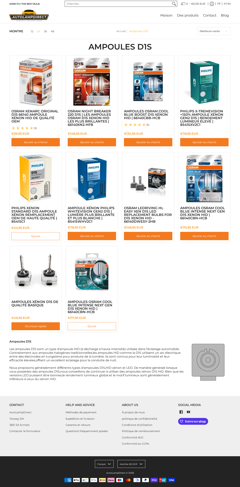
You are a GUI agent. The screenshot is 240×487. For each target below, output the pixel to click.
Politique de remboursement (141, 431)
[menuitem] (193, 4)
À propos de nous (133, 412)
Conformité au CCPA (135, 443)
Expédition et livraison (80, 418)
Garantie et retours (78, 425)
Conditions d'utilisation (137, 425)
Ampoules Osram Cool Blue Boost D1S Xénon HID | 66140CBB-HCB (146, 114)
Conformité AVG (132, 437)
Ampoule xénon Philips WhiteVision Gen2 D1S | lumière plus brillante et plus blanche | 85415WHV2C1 (91, 215)
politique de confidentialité (139, 418)
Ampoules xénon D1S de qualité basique (34, 303)
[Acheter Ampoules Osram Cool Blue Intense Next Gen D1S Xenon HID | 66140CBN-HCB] (204, 178)
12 (32, 31)
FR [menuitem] (218, 3)
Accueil (121, 31)
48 (52, 31)
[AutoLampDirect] (29, 15)
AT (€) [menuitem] (227, 3)
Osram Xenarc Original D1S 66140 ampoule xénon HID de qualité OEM (34, 116)
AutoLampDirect (20, 412)
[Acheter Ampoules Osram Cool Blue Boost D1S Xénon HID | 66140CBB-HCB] (148, 81)
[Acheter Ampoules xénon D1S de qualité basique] (35, 272)
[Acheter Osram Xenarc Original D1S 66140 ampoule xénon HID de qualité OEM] (35, 81)
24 (38, 31)
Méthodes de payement (81, 412)
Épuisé (35, 236)
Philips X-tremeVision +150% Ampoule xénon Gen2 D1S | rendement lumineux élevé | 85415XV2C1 (201, 118)
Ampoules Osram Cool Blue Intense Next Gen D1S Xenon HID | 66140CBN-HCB (202, 213)
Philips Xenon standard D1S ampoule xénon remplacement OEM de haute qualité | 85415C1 (34, 215)
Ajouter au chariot (36, 142)
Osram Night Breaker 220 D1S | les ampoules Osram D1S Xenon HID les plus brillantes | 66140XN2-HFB (89, 118)
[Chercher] (174, 4)
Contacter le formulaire (24, 431)
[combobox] (118, 4)
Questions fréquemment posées (87, 431)
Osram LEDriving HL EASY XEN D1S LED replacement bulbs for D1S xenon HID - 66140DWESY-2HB (148, 215)
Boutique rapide (35, 326)
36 (45, 31)
